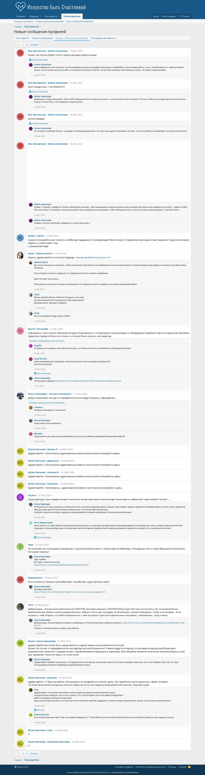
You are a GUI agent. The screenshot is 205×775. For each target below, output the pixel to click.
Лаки (31, 253)
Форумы (34, 16)
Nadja (31, 235)
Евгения (52, 677)
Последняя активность (103, 38)
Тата (30, 604)
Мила (31, 641)
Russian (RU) (22, 767)
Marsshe (38, 433)
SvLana (32, 495)
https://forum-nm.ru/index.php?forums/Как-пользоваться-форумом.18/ (88, 380)
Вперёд (33, 44)
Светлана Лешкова (58, 741)
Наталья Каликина (60, 393)
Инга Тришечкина (43, 522)
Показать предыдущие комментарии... (47, 340)
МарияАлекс (35, 577)
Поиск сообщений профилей (79, 21)
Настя (31, 328)
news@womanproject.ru (96, 257)
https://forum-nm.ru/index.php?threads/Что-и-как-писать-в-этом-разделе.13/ (69, 592)
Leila (50, 730)
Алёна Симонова (58, 50)
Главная (20, 16)
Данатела (53, 460)
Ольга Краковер (42, 378)
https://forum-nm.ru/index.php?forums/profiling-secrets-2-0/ (61, 564)
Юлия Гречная (36, 449)
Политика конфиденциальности (150, 767)
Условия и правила (124, 767)
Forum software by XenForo (88, 772)
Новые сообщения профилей (49, 21)
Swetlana (52, 483)
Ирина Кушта (44, 253)
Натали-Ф (53, 472)
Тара (30, 544)
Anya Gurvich (40, 358)
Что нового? (51, 16)
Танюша (38, 407)
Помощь (172, 767)
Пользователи (72, 16)
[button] (40, 16)
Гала (36, 689)
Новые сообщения (42, 38)
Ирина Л (52, 449)
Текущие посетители (23, 21)
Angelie (38, 345)
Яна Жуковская (37, 50)
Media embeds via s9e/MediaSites (125, 772)
